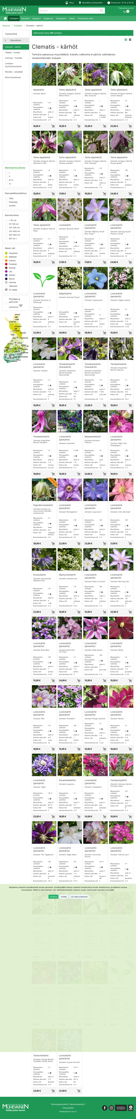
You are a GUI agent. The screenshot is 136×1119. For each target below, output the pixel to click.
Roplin (74, 1112)
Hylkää (64, 897)
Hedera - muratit (12, 52)
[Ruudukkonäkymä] (126, 40)
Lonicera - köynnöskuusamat (13, 64)
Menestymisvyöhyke (15, 167)
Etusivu (5, 18)
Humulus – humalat (13, 58)
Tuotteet (13, 18)
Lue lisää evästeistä (79, 897)
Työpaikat (60, 18)
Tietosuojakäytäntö (59, 1104)
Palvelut (24, 18)
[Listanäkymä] (130, 40)
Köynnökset (15, 40)
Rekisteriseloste (77, 1104)
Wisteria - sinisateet (14, 72)
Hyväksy (53, 897)
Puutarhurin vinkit (85, 18)
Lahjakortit (48, 18)
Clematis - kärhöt (13, 47)
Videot (72, 18)
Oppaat (35, 18)
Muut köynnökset (13, 77)
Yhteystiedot (68, 1108)
